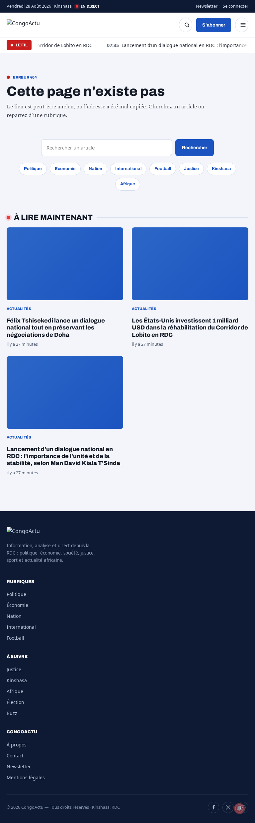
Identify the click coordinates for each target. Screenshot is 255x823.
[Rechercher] (185, 25)
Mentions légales (26, 777)
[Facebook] (213, 807)
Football (162, 168)
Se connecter (235, 6)
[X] (228, 807)
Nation (95, 168)
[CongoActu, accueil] (28, 24)
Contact (15, 755)
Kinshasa (221, 168)
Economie (65, 168)
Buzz (12, 713)
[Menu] (241, 25)
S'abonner (213, 25)
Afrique (127, 184)
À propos (17, 744)
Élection (15, 702)
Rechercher (194, 147)
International (128, 168)
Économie (17, 605)
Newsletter (206, 6)
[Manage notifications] (239, 808)
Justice (191, 168)
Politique (33, 168)
